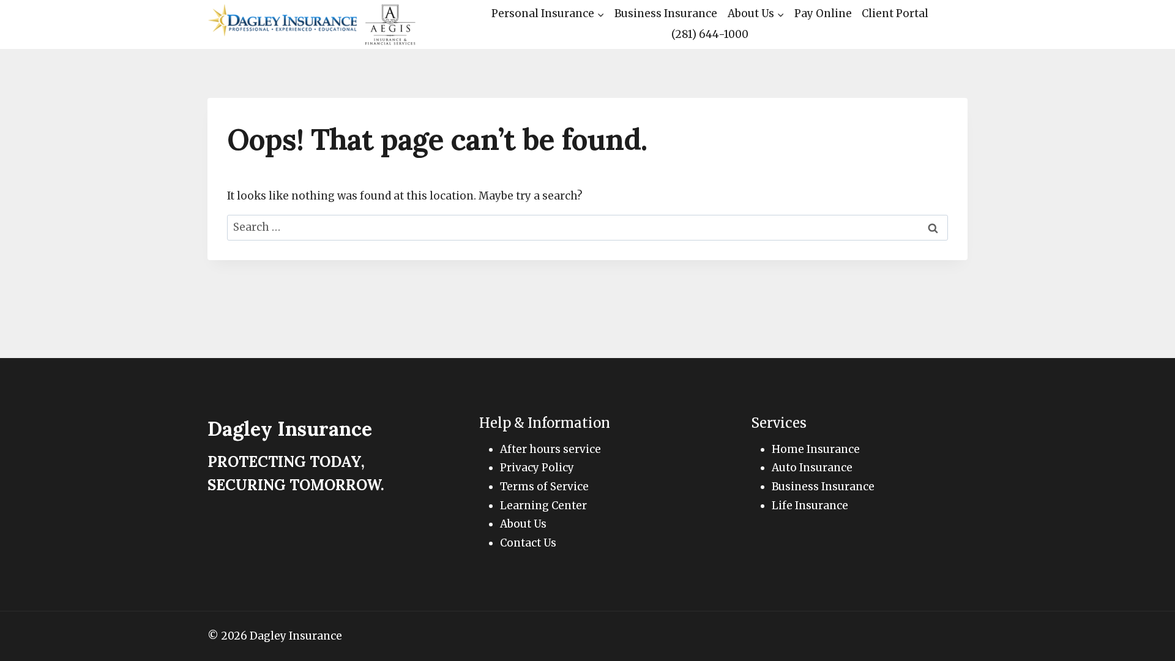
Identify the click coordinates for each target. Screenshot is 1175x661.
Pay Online (823, 13)
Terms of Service (544, 486)
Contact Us (528, 543)
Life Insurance (810, 505)
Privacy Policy (537, 467)
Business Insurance (665, 13)
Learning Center (543, 505)
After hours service (550, 449)
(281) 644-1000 (709, 34)
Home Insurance (816, 449)
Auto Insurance (812, 467)
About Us (523, 524)
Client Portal (895, 13)
